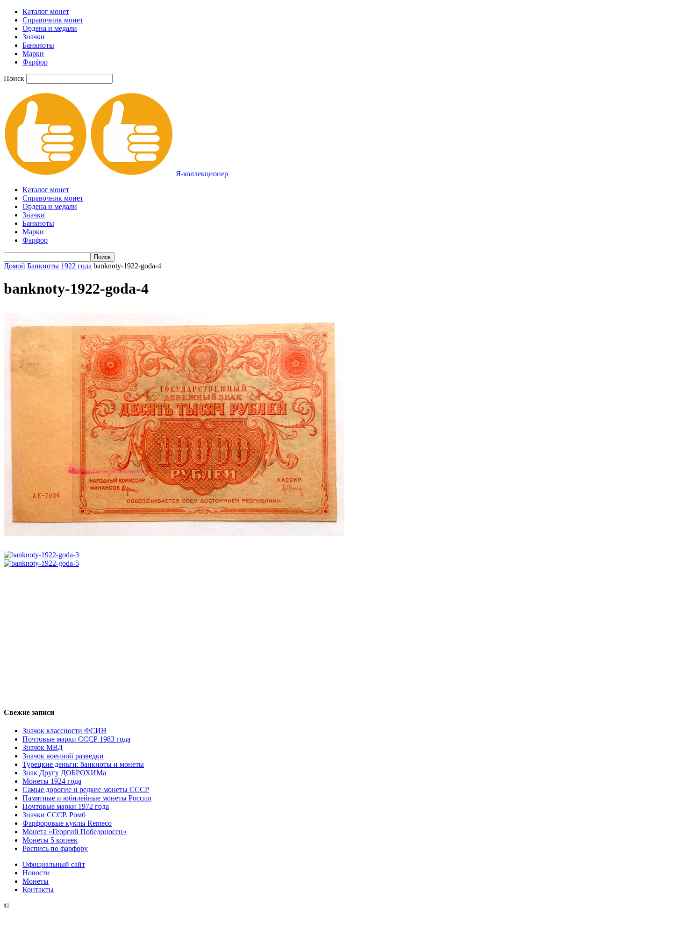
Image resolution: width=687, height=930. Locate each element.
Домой (14, 266)
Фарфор (35, 62)
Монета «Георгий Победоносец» (74, 832)
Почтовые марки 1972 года (65, 806)
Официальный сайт (53, 864)
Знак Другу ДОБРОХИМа (64, 773)
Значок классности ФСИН (64, 731)
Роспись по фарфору (55, 848)
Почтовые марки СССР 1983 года (76, 739)
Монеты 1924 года (51, 781)
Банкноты (38, 45)
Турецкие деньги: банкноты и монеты (83, 764)
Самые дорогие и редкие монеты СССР (85, 789)
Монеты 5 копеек (50, 840)
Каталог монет (45, 11)
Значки (33, 37)
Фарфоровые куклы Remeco (67, 823)
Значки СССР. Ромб (54, 815)
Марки (33, 54)
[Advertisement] (343, 633)
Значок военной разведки (63, 756)
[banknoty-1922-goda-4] (174, 539)
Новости (36, 873)
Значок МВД (42, 747)
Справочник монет (52, 20)
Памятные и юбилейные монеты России (86, 798)
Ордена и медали (49, 28)
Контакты (38, 890)
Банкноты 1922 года (59, 266)
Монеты (35, 881)
